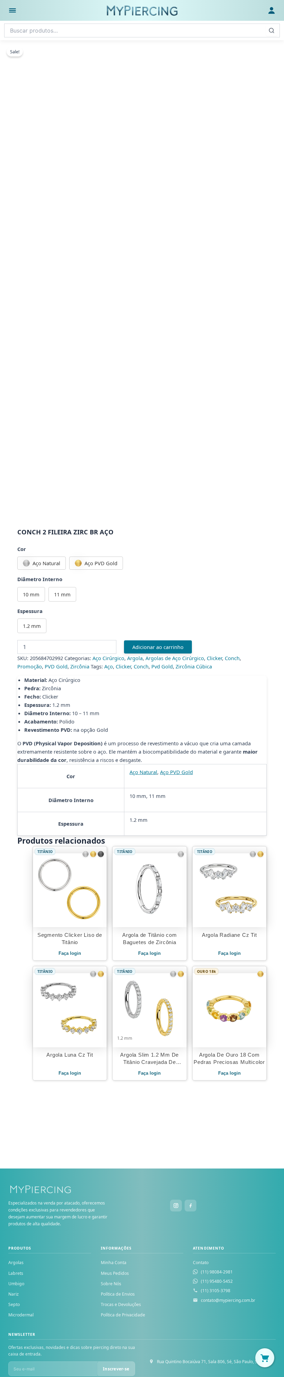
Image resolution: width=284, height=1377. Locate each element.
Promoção (29, 666)
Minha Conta (113, 1262)
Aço (108, 666)
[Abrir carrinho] (264, 1357)
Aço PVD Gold (176, 772)
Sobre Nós (111, 1284)
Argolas (16, 1262)
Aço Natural (143, 772)
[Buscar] (271, 30)
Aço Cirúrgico (108, 658)
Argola (135, 658)
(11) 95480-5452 (217, 1281)
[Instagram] (176, 1205)
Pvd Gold (162, 666)
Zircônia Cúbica (194, 666)
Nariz (13, 1294)
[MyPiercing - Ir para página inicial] (142, 10)
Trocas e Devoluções (121, 1304)
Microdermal (21, 1315)
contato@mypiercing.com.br (228, 1300)
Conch (232, 658)
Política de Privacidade (123, 1315)
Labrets (15, 1273)
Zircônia (79, 666)
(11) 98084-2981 (217, 1272)
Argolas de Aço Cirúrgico (174, 658)
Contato (200, 1262)
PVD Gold (56, 666)
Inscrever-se (116, 1368)
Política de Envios (118, 1294)
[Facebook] (190, 1205)
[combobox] (142, 30)
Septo (14, 1304)
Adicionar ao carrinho (158, 646)
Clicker (214, 658)
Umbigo (16, 1284)
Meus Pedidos (115, 1273)
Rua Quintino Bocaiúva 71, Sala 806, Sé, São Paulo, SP (208, 1362)
